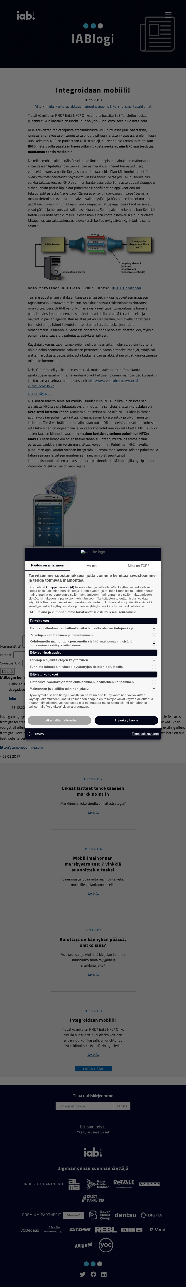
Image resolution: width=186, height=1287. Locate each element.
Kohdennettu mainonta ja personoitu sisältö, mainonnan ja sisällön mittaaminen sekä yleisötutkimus (82, 643)
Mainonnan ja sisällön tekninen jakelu (59, 688)
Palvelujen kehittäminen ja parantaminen (61, 635)
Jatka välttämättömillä (60, 720)
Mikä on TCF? (138, 566)
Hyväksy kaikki (126, 720)
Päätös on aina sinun (47, 565)
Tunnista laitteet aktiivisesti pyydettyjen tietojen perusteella (76, 667)
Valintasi (93, 566)
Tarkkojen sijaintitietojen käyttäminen (59, 660)
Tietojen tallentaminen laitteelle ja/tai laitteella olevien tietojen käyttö (83, 628)
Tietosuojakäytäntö (145, 734)
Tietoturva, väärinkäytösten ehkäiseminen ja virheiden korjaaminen (82, 682)
